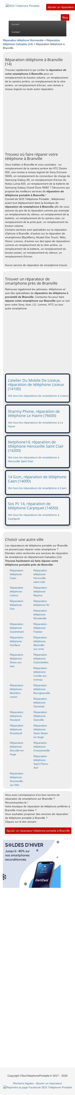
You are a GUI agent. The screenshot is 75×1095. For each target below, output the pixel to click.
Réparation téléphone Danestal (40, 702)
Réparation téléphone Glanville (40, 716)
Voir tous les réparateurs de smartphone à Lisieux (38, 395)
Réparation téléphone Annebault (16, 729)
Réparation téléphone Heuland (16, 716)
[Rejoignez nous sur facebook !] (37, 1087)
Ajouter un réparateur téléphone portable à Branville (38, 830)
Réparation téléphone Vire (16, 605)
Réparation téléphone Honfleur (16, 641)
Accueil (15, 24)
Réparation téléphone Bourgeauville (41, 689)
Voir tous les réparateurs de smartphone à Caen (37, 488)
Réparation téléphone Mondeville (40, 614)
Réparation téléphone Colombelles (40, 658)
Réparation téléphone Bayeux (40, 591)
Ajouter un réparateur (61, 7)
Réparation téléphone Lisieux (16, 591)
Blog (65, 17)
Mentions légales (23, 1083)
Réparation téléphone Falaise (40, 627)
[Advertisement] (37, 121)
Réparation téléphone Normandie (23, 40)
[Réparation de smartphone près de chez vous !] (22, 3)
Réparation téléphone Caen (16, 574)
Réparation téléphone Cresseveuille (41, 746)
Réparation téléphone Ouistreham (17, 627)
